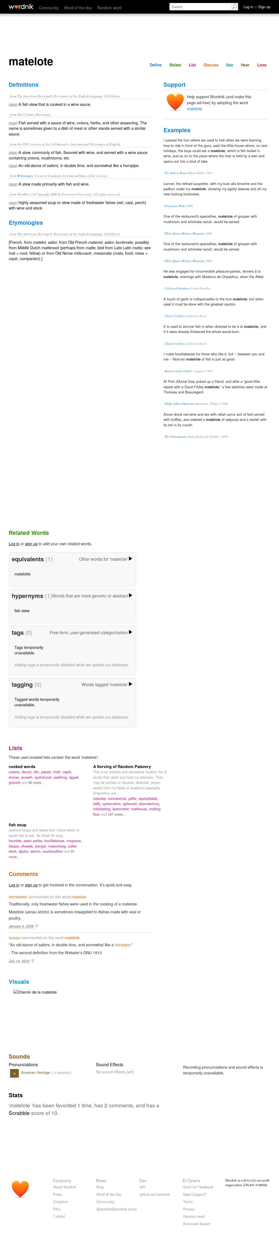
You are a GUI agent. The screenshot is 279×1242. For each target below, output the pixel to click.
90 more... (36, 782)
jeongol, (41, 846)
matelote (194, 108)
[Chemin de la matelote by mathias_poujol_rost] (35, 991)
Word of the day (78, 7)
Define (156, 64)
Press (57, 1194)
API (143, 1186)
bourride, (16, 840)
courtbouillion (53, 851)
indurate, (100, 798)
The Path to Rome (176, 173)
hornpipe (122, 944)
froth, (58, 771)
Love (261, 64)
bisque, (15, 846)
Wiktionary (25, 175)
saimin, (36, 851)
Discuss (211, 64)
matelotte (22, 574)
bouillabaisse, (55, 840)
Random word (109, 7)
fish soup (17, 824)
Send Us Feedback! (198, 1186)
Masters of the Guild (177, 371)
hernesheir (18, 896)
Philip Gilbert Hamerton (180, 404)
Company (62, 1180)
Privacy (188, 1209)
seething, (61, 777)
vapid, (67, 771)
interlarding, (103, 808)
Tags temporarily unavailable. (28, 649)
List (192, 64)
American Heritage (36, 1072)
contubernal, (118, 798)
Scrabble (19, 1112)
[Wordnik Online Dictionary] (21, 6)
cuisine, (15, 771)
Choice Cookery (175, 316)
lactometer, (122, 808)
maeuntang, (58, 846)
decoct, (28, 771)
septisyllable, (148, 798)
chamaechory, (149, 803)
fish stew (21, 610)
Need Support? (195, 1194)
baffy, (97, 803)
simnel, (15, 777)
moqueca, (74, 840)
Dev (143, 1180)
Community (49, 7)
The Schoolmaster (176, 436)
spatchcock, (44, 777)
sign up (31, 543)
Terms (188, 1201)
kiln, (37, 771)
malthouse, (140, 808)
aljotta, (24, 851)
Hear (245, 64)
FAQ (56, 1209)
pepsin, (47, 771)
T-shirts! (59, 1216)
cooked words (22, 766)
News (101, 1180)
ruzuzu (14, 937)
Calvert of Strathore (177, 288)
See (229, 64)
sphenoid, (131, 803)
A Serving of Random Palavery (122, 766)
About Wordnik (64, 1186)
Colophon (60, 1201)
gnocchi (15, 782)
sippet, (74, 777)
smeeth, (28, 777)
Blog (100, 1186)
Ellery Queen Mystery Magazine (185, 233)
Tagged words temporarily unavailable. (36, 701)
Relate (175, 64)
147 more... (117, 814)
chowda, (28, 846)
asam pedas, (33, 840)
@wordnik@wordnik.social (116, 1209)
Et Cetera (191, 1180)
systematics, (112, 803)
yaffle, (133, 798)
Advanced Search (196, 1223)
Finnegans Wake (175, 206)
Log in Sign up (257, 6)
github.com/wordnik (155, 1194)
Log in (14, 543)
